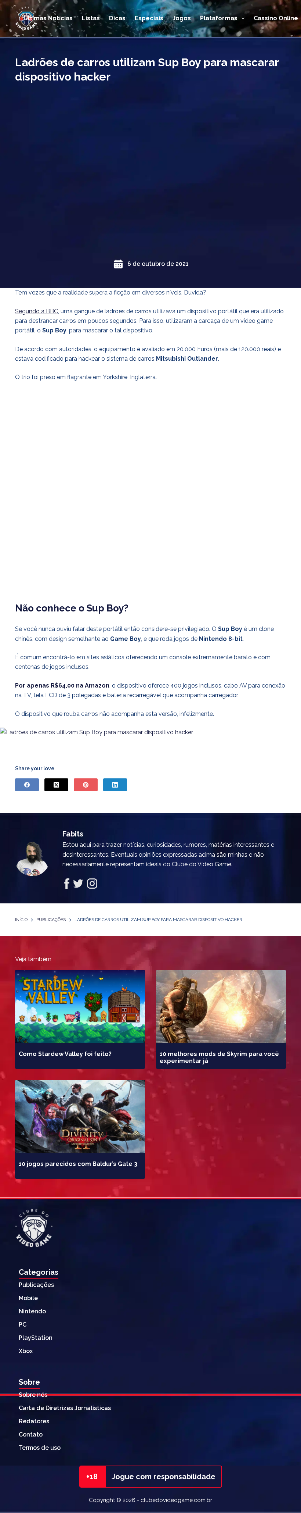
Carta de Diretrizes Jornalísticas (65, 1408)
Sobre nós (33, 1394)
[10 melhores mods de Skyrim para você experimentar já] (221, 1006)
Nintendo (32, 1311)
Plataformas (218, 18)
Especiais (149, 18)
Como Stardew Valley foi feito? (65, 1053)
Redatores (34, 1421)
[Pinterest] (86, 784)
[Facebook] (27, 784)
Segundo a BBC (36, 311)
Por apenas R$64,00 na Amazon (62, 685)
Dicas (117, 18)
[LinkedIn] (115, 784)
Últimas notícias (48, 18)
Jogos (182, 18)
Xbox (26, 1351)
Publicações (36, 1284)
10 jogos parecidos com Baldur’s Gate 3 (78, 1163)
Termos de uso (40, 1447)
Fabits (72, 833)
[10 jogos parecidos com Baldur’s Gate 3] (80, 1116)
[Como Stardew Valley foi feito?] (80, 1006)
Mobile (28, 1298)
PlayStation (35, 1337)
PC (22, 1324)
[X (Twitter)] (56, 784)
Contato (31, 1434)
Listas (91, 18)
